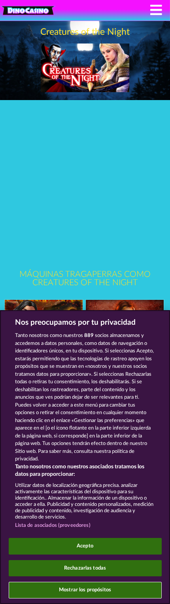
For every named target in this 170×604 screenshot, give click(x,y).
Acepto (85, 546)
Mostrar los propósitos (85, 590)
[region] (85, 457)
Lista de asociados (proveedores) (53, 525)
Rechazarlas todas (85, 568)
